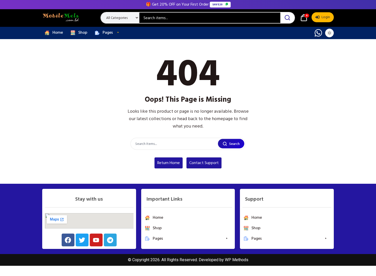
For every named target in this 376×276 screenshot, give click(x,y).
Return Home (168, 162)
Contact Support (204, 162)
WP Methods (236, 259)
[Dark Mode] (329, 33)
